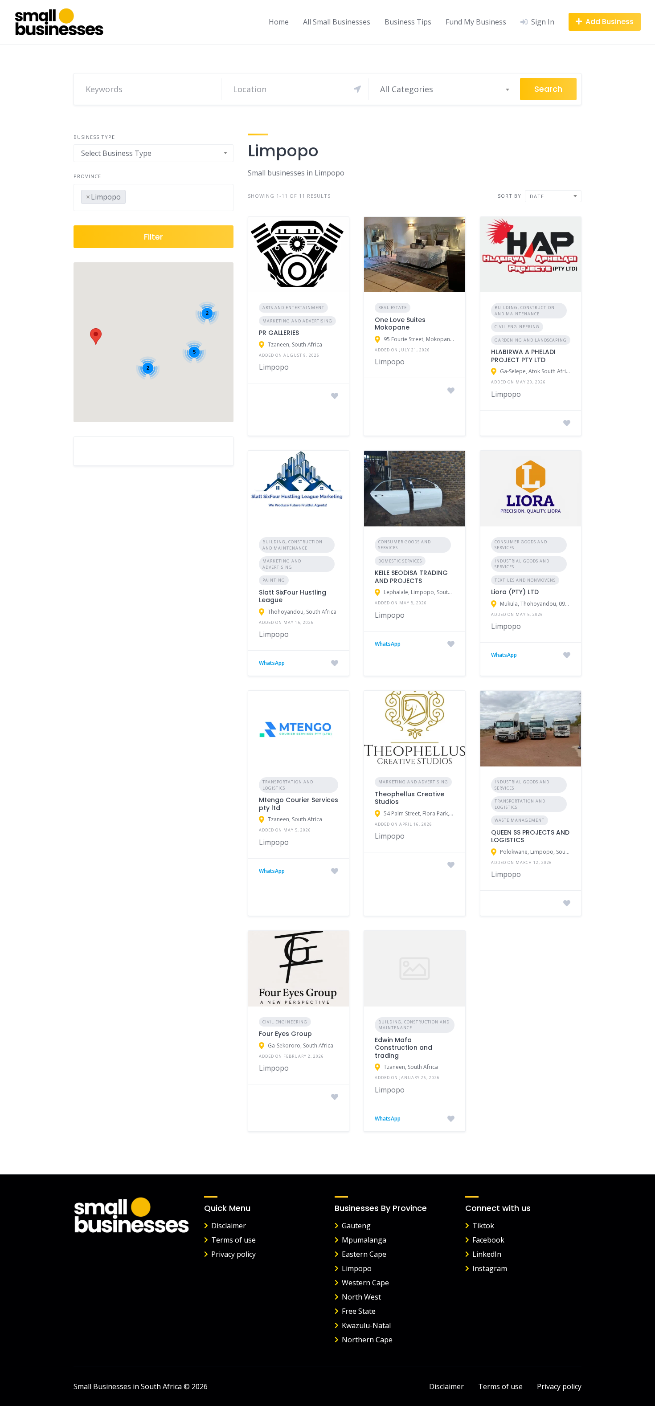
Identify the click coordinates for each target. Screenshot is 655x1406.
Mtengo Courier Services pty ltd (298, 803)
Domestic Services (400, 561)
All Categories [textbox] (406, 89)
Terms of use (233, 1240)
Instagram (489, 1268)
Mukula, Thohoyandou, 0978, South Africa (535, 603)
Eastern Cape (364, 1254)
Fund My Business (476, 22)
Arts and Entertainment (293, 307)
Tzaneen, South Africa (295, 344)
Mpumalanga (364, 1240)
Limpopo (357, 1268)
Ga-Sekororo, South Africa (300, 1045)
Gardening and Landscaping (531, 340)
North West (361, 1297)
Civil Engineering (517, 327)
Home (279, 22)
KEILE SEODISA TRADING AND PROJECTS (411, 576)
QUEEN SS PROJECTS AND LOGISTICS (530, 836)
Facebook (488, 1240)
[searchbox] (130, 195)
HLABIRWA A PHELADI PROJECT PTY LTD (523, 355)
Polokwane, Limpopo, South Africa (535, 852)
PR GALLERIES (279, 332)
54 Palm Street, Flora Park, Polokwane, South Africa (419, 813)
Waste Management (519, 820)
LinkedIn (486, 1254)
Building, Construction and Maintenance (525, 311)
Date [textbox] (537, 196)
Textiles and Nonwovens (525, 580)
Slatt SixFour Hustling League (292, 596)
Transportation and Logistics (287, 785)
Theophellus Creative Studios (409, 798)
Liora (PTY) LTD (515, 591)
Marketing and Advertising (297, 321)
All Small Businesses (336, 22)
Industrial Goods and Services (522, 564)
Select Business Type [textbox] (116, 153)
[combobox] (444, 89)
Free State (359, 1311)
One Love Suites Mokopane (400, 323)
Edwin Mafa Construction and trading (403, 1047)
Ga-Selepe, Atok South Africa (535, 371)
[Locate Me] (357, 89)
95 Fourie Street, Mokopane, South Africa (419, 339)
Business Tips (408, 22)
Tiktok (483, 1226)
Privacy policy (233, 1254)
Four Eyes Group (285, 1033)
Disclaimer (228, 1226)
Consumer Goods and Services (404, 545)
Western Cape (365, 1283)
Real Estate (392, 307)
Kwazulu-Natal (366, 1325)
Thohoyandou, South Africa (302, 611)
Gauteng (356, 1226)
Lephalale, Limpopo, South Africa (419, 592)
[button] (96, 336)
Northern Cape (367, 1340)
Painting (273, 580)
